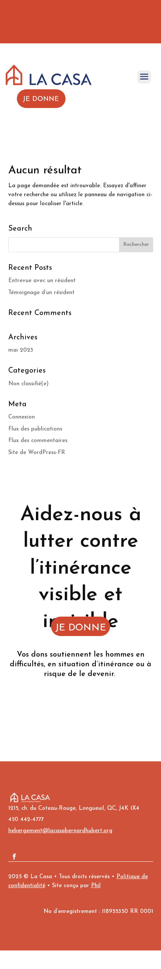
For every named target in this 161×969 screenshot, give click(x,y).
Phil (96, 886)
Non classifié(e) (28, 384)
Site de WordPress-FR (36, 453)
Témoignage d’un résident (41, 293)
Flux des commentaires (37, 441)
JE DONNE (80, 628)
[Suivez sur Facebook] (14, 856)
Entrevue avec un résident (42, 281)
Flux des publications (35, 429)
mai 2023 (20, 350)
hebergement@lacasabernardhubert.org (60, 831)
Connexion (21, 417)
